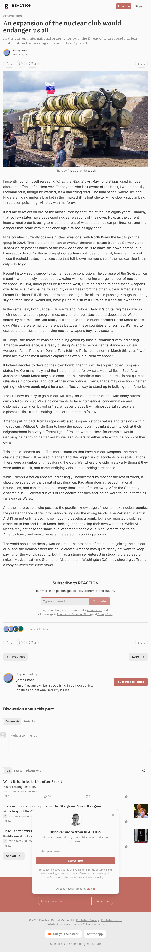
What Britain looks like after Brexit (32, 781)
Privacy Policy (48, 873)
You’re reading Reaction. (19, 787)
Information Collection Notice (64, 877)
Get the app (95, 934)
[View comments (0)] (21, 64)
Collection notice (94, 924)
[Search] (144, 770)
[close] (113, 815)
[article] (75, 789)
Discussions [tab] (33, 770)
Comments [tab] (12, 721)
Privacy (65, 924)
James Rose (20, 50)
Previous (18, 657)
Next (135, 657)
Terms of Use (78, 873)
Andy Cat (73, 170)
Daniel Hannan (29, 791)
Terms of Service (97, 869)
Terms (76, 924)
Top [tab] (8, 770)
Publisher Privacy (87, 920)
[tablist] (20, 721)
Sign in (140, 6)
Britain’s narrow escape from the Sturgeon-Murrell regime (52, 806)
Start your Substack (65, 934)
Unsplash (90, 170)
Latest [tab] (18, 770)
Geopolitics (12, 16)
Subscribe (123, 6)
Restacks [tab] (29, 721)
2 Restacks (43, 629)
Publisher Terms (111, 920)
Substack (56, 944)
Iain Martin (26, 816)
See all (11, 856)
